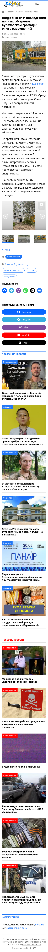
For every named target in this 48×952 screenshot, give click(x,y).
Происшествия (13, 256)
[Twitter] (32, 290)
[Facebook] (4, 290)
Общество (7, 407)
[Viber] (18, 290)
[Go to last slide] (5, 216)
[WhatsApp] (25, 290)
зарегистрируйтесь (17, 927)
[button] (8, 239)
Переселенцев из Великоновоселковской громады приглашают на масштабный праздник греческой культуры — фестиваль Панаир (22, 577)
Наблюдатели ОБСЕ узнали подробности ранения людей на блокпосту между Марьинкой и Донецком (21, 899)
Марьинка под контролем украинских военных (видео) (19, 680)
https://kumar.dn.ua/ (31, 944)
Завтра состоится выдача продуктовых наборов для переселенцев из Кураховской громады (20, 622)
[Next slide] (42, 216)
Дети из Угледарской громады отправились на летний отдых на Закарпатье (22, 532)
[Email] (39, 290)
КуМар (6, 249)
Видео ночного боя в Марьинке (21, 766)
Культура (7, 543)
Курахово (38, 83)
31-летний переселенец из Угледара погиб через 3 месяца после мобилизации (21, 486)
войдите (39, 924)
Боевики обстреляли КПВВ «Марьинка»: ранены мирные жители (20, 854)
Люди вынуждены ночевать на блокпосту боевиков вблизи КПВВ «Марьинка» (22, 809)
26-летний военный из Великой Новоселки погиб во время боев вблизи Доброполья (21, 396)
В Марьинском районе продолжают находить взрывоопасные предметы (23, 724)
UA (37, 4)
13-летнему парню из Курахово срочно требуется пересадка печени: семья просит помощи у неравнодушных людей (21, 441)
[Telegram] (11, 290)
